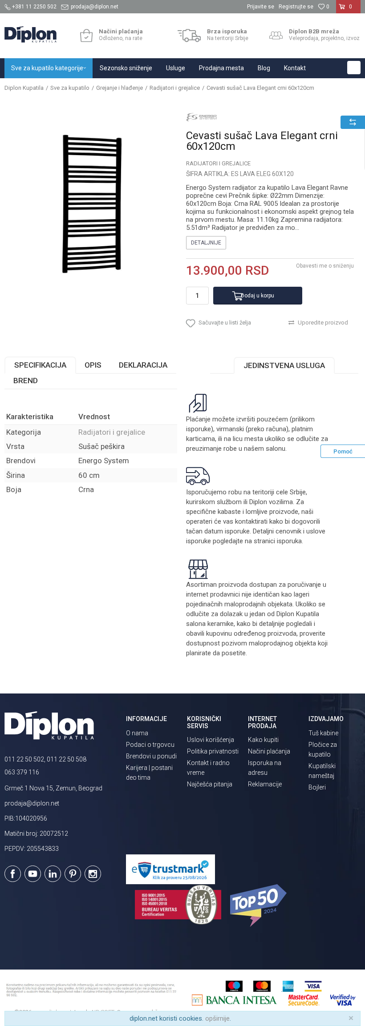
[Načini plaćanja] (86, 35)
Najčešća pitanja (209, 784)
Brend (25, 380)
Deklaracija (143, 365)
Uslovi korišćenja (210, 739)
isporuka (289, 541)
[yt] (32, 874)
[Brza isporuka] (189, 35)
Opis (93, 365)
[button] (354, 67)
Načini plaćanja (269, 751)
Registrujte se (296, 7)
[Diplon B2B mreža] (276, 35)
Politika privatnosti (213, 751)
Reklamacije (265, 784)
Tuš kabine (323, 733)
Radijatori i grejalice (175, 87)
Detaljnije (206, 243)
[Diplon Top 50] (259, 905)
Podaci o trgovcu (150, 744)
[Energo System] (201, 117)
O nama (137, 733)
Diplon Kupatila (24, 87)
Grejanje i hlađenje (119, 87)
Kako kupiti (263, 739)
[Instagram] (93, 874)
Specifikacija (40, 365)
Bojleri (317, 787)
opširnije (217, 1018)
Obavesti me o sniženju (325, 266)
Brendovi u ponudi (151, 756)
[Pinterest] (73, 874)
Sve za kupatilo (69, 87)
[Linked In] (53, 874)
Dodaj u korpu (257, 296)
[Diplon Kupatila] (30, 34)
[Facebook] (12, 874)
